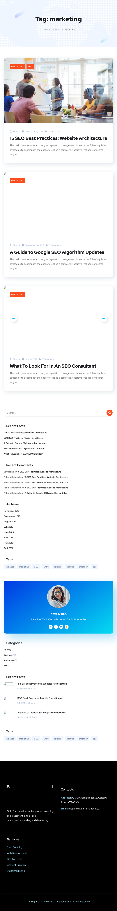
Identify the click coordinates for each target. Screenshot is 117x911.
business (9, 566)
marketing (24, 566)
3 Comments (55, 245)
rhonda (16, 131)
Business (8, 655)
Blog (57, 29)
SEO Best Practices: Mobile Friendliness (23, 438)
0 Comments (47, 359)
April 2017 (8, 548)
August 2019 (10, 521)
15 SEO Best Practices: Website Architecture (58, 138)
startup (70, 566)
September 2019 (12, 516)
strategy (83, 566)
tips (94, 566)
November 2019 (11, 511)
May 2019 (8, 537)
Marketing (17, 66)
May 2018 (8, 542)
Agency (7, 649)
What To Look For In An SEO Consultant (53, 366)
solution (58, 566)
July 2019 (8, 526)
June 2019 (9, 532)
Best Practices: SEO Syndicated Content (24, 448)
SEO (30, 66)
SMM (46, 566)
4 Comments (53, 131)
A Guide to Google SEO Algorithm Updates (57, 252)
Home (47, 29)
